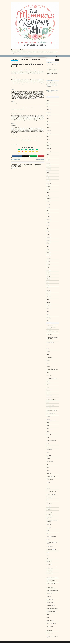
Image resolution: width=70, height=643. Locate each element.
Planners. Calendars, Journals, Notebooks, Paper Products (52, 521)
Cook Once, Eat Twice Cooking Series (51, 399)
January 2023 (48, 163)
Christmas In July (49, 392)
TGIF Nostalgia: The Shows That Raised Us (52, 577)
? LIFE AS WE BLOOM (49, 330)
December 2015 (49, 291)
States (47, 558)
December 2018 (49, 237)
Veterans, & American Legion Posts (51, 611)
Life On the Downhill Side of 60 (51, 476)
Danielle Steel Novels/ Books (50, 405)
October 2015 (48, 294)
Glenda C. (19, 168)
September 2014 (49, 308)
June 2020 (48, 210)
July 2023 (48, 154)
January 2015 (48, 302)
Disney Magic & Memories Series (51, 413)
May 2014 (48, 314)
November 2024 (49, 130)
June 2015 (48, 299)
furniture (48, 443)
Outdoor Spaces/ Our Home (50, 515)
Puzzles (48, 530)
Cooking (48, 402)
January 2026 (48, 109)
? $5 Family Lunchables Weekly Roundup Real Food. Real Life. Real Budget (52, 326)
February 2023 (48, 162)
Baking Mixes (48, 360)
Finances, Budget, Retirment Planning (51, 440)
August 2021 (48, 189)
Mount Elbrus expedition (15, 84)
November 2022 (49, 166)
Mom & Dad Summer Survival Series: (51, 494)
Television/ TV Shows (49, 576)
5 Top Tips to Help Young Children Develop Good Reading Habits (40, 159)
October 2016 (48, 276)
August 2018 (48, 243)
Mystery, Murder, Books (50, 503)
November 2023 (49, 148)
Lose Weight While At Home (37, 164)
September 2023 (49, 151)
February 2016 (48, 288)
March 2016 (48, 287)
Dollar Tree (48, 419)
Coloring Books (49, 398)
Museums (48, 500)
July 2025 (48, 118)
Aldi (47, 345)
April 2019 (48, 231)
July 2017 (48, 263)
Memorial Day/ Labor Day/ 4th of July (51, 491)
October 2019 (48, 222)
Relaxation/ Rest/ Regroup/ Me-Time (51, 536)
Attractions (48, 354)
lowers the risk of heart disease (30, 117)
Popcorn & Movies (49, 524)
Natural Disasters (49, 505)
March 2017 (48, 269)
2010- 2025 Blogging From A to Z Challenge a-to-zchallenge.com (52, 338)
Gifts (47, 446)
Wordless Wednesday (49, 630)
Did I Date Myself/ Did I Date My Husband (52, 410)
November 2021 (49, 184)
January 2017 (48, 272)
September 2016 (49, 278)
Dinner (47, 411)
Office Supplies (49, 514)
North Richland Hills (49, 509)
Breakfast (48, 372)
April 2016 (48, 285)
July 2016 (48, 281)
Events (48, 428)
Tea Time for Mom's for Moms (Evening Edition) (52, 566)
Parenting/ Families (49, 517)
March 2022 (48, 178)
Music (47, 502)
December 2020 (49, 201)
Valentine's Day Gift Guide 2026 (51, 605)
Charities (48, 387)
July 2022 (48, 172)
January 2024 (48, 145)
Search (47, 58)
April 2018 (48, 249)
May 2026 (48, 103)
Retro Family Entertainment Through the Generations (52, 543)
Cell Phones (48, 384)
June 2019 (48, 228)
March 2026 (48, 106)
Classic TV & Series (49, 395)
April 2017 (48, 267)
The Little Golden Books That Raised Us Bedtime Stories (52, 585)
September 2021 (49, 187)
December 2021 (49, 183)
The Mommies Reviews (18, 50)
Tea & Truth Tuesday (49, 564)
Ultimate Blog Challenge (50, 602)
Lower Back (48, 482)
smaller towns (28, 80)
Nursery (48, 511)
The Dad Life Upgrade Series (50, 579)
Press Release (48, 527)
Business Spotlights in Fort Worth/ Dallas (52, 378)
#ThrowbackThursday (49, 334)
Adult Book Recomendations (50, 342)
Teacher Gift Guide (49, 571)
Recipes (48, 533)
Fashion (48, 437)
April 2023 (48, 159)
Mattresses (48, 488)
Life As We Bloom (49, 473)
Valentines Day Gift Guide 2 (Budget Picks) (52, 608)
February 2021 (48, 198)
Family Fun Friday (49, 434)
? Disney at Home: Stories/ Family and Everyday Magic (51, 328)
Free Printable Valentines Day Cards (27, 164)
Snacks (48, 552)
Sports (47, 555)
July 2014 (48, 311)
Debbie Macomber (49, 407)
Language (48, 470)
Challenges (48, 386)
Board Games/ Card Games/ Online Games (52, 369)
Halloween (48, 452)
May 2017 (48, 266)
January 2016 (48, 290)
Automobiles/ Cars (49, 357)
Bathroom (48, 363)
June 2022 (48, 174)
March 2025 (48, 124)
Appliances (48, 351)
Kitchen (48, 467)
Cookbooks (48, 401)
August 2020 (48, 207)
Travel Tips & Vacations (50, 599)
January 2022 (48, 181)
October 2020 (48, 204)
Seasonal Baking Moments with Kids (51, 549)
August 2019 (48, 225)
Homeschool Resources (50, 461)
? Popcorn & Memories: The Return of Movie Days (52, 332)
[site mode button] (56, 56)
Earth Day (48, 422)
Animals (48, 348)
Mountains (16, 157)
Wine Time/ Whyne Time (50, 626)
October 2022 (48, 168)
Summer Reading (49, 561)
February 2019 (48, 234)
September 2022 (49, 169)
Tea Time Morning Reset (50, 568)
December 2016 (49, 273)
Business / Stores (49, 375)
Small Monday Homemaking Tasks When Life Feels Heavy (52, 68)
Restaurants (48, 539)
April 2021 (48, 195)
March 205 (48, 320)
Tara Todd (48, 84)
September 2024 (49, 133)
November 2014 (49, 305)
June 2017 (48, 264)
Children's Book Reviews (50, 389)
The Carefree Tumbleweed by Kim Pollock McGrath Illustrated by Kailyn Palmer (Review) (52, 85)
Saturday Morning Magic (50, 546)
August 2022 (48, 171)
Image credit (13, 87)
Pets (47, 518)
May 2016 (48, 284)
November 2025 (49, 112)
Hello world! (55, 82)
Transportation (49, 596)
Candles (48, 381)
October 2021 (48, 186)
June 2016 (48, 282)
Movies (48, 499)
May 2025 (48, 121)
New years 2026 (49, 506)
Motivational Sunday (49, 497)
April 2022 (48, 177)
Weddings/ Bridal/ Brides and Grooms (51, 623)
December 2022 (49, 165)
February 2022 (48, 180)
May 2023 (48, 157)
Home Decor (48, 458)
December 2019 (49, 219)
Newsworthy (48, 508)
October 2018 (48, 240)
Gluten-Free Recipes (49, 449)
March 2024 (48, 142)
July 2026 (48, 100)
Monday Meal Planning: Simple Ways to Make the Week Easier (52, 74)
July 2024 (48, 136)
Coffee (48, 396)
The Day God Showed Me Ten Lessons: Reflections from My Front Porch (52, 581)
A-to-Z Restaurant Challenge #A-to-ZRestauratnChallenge (51, 340)
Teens (47, 574)
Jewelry (48, 464)
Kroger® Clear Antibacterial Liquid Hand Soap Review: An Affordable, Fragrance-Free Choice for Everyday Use (53, 77)
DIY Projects (48, 416)
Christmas (48, 390)
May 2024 (48, 139)
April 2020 (48, 213)
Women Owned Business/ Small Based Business (52, 628)
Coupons (48, 404)
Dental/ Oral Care (49, 408)
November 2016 (49, 275)
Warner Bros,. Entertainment (50, 620)
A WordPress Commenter (50, 82)
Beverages (48, 366)
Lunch (47, 485)
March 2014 (48, 317)
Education (48, 425)
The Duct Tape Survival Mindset (51, 583)
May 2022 (48, 175)
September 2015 (49, 296)
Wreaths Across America (50, 633)
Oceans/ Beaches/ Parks (50, 512)
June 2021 (48, 192)
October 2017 (48, 258)
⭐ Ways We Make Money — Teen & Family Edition (52, 637)
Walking (48, 614)
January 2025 (48, 127)
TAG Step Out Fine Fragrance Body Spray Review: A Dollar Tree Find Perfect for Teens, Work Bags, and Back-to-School (52, 70)
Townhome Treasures (49, 593)
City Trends (48, 393)
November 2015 (49, 293)
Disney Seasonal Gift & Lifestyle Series (52, 414)
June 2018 (48, 246)
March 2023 (48, 160)
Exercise (48, 431)
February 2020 (48, 216)
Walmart (48, 617)
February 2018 (48, 252)
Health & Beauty (49, 455)
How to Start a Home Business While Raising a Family (52, 65)
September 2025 (49, 115)
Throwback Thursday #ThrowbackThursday (52, 590)
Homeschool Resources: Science (16, 159)
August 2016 (48, 279)
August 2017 (48, 261)
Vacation (26, 157)
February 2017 (48, 270)
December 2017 (49, 255)
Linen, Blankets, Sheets (50, 479)
